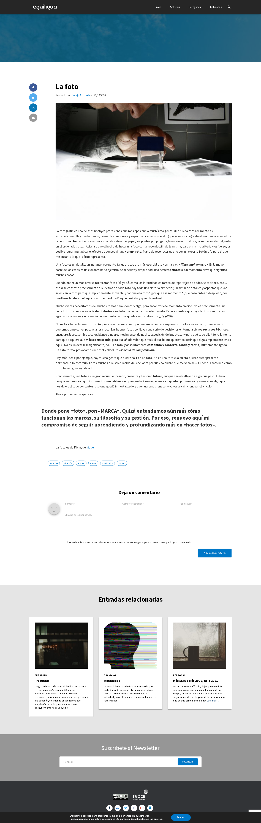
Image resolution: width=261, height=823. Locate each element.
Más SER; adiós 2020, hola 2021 (195, 681)
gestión (81, 463)
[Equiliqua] (45, 7)
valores (122, 463)
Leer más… (213, 700)
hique (90, 447)
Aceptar (180, 817)
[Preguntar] (61, 645)
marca (93, 463)
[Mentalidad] (130, 645)
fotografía (68, 463)
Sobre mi (175, 7)
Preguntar (42, 681)
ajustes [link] (158, 819)
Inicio (158, 7)
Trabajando (216, 7)
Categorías (195, 7)
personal (179, 675)
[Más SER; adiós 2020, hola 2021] (199, 645)
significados (107, 463)
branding (54, 463)
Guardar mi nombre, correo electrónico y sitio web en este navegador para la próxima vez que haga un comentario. (130, 542)
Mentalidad (112, 681)
